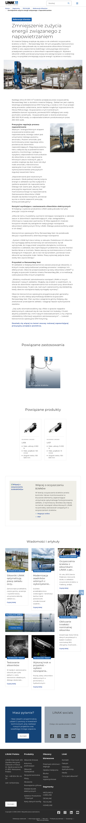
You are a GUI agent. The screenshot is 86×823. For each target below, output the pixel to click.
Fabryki (65, 763)
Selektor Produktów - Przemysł (32, 797)
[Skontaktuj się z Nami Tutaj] (81, 592)
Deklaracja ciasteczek (19, 818)
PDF (39, 517)
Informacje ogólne (34, 818)
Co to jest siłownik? (70, 776)
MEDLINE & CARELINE (48, 794)
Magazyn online (43, 514)
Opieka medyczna (50, 770)
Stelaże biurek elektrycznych (30, 790)
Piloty (26, 778)
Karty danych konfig (32, 802)
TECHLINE (47, 802)
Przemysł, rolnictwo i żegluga (51, 765)
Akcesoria (28, 782)
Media (64, 773)
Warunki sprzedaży (43, 820)
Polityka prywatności (56, 818)
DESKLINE (47, 798)
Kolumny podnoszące (29, 764)
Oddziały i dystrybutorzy (68, 768)
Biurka (45, 773)
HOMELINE (47, 805)
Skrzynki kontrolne (32, 775)
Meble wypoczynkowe (49, 778)
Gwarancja (69, 818)
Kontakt (23, 736)
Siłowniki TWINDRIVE (29, 770)
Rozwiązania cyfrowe (32, 785)
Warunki (45, 818)
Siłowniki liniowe (31, 760)
